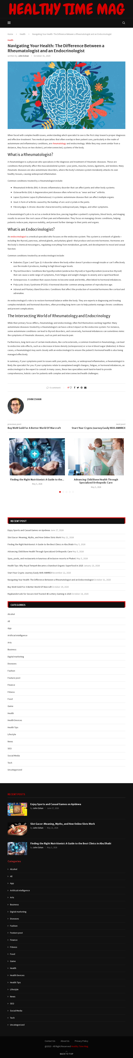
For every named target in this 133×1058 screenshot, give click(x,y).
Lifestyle (12, 734)
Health (22, 34)
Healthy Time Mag (79, 1046)
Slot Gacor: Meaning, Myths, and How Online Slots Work (34, 537)
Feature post (14, 677)
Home (10, 34)
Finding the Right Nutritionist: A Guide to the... (37, 479)
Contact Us (50, 1041)
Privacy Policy (81, 1041)
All (9, 621)
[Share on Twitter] (78, 387)
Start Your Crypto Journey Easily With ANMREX (30, 572)
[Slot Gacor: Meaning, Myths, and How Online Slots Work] (17, 828)
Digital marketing (16, 656)
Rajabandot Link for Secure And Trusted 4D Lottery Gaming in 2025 (39, 593)
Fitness (11, 692)
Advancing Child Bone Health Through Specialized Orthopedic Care (96, 481)
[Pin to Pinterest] (82, 387)
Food (10, 698)
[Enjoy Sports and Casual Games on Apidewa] (17, 809)
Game (10, 706)
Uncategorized (15, 769)
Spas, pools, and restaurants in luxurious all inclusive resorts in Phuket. (42, 558)
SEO (10, 748)
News (10, 741)
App (10, 628)
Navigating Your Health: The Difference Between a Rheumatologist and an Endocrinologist (51, 579)
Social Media (14, 755)
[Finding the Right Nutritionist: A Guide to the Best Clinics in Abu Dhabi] (37, 456)
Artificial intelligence (17, 635)
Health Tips (13, 727)
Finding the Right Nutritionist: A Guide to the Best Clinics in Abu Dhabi (41, 544)
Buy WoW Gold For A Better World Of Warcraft (30, 586)
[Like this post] (71, 387)
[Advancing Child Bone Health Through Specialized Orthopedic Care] (96, 456)
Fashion (11, 670)
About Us (65, 1041)
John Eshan (23, 55)
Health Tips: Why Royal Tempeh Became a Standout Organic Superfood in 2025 (45, 565)
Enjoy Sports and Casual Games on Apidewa (29, 530)
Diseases (12, 663)
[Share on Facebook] (74, 387)
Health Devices (15, 720)
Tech (10, 762)
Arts (10, 642)
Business (12, 649)
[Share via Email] (85, 387)
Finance (11, 684)
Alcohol (11, 614)
